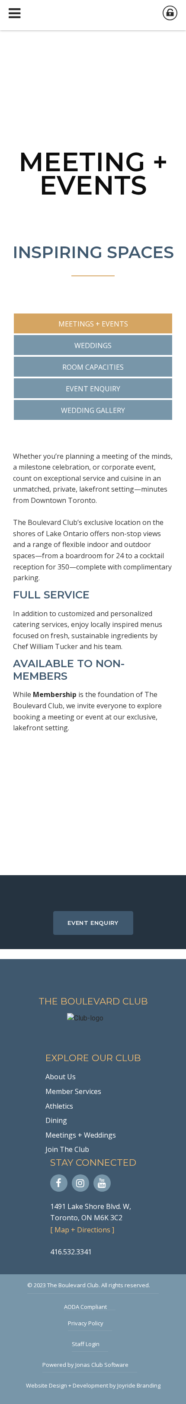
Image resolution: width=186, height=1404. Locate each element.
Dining (56, 1120)
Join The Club (67, 1149)
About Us (60, 1076)
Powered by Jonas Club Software (85, 1365)
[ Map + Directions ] (82, 1229)
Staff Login (85, 1344)
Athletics (59, 1106)
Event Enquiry (92, 922)
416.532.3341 (71, 1252)
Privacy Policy (85, 1323)
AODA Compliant (85, 1307)
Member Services (73, 1091)
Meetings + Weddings (80, 1135)
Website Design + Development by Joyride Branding (93, 1385)
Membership (55, 694)
